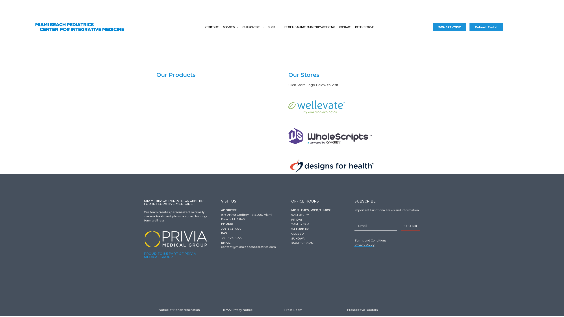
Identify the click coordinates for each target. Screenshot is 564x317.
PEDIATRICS (212, 27)
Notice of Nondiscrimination (179, 309)
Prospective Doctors (362, 309)
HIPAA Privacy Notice (237, 309)
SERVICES (228, 27)
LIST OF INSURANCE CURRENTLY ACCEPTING (309, 27)
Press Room (293, 309)
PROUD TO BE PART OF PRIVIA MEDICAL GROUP (170, 255)
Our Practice (251, 27)
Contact (345, 27)
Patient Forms (364, 27)
